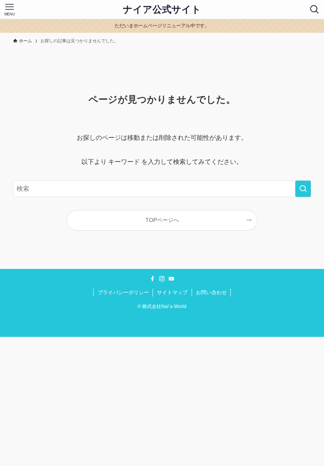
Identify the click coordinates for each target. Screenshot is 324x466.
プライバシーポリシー (123, 292)
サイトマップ (172, 292)
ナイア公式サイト (162, 9)
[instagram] (162, 278)
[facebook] (152, 278)
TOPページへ (162, 220)
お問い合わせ (211, 292)
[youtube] (171, 278)
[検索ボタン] (314, 9)
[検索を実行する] (303, 188)
